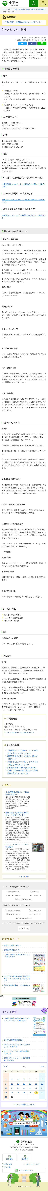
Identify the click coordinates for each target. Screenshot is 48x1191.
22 (42, 1088)
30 (6, 1097)
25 (18, 1093)
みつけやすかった (35, 910)
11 (18, 1084)
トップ (4, 9)
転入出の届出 (40, 9)
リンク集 (7, 1167)
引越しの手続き (30, 9)
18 (18, 1088)
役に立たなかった (35, 895)
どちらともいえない (14, 895)
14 (36, 1084)
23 (6, 1093)
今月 (5, 1066)
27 (30, 1093)
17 (12, 1088)
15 (42, 1084)
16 (6, 1088)
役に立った (35, 892)
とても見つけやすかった (13, 910)
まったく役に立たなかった (25, 899)
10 (12, 1084)
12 (24, 1084)
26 (24, 1093)
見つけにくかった (35, 914)
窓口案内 (9, 1159)
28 (36, 1093)
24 (12, 1093)
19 (24, 1088)
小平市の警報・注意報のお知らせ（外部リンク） (22, 22)
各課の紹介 (8, 1164)
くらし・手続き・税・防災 (16, 9)
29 (42, 1093)
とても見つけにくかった (24, 918)
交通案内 (25, 1159)
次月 (42, 1066)
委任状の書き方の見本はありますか (21, 768)
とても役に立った (13, 892)
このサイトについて (33, 1164)
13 (30, 1084)
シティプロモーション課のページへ (20, 733)
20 (30, 1088)
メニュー (43, 4)
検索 (33, 4)
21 (36, 1088)
